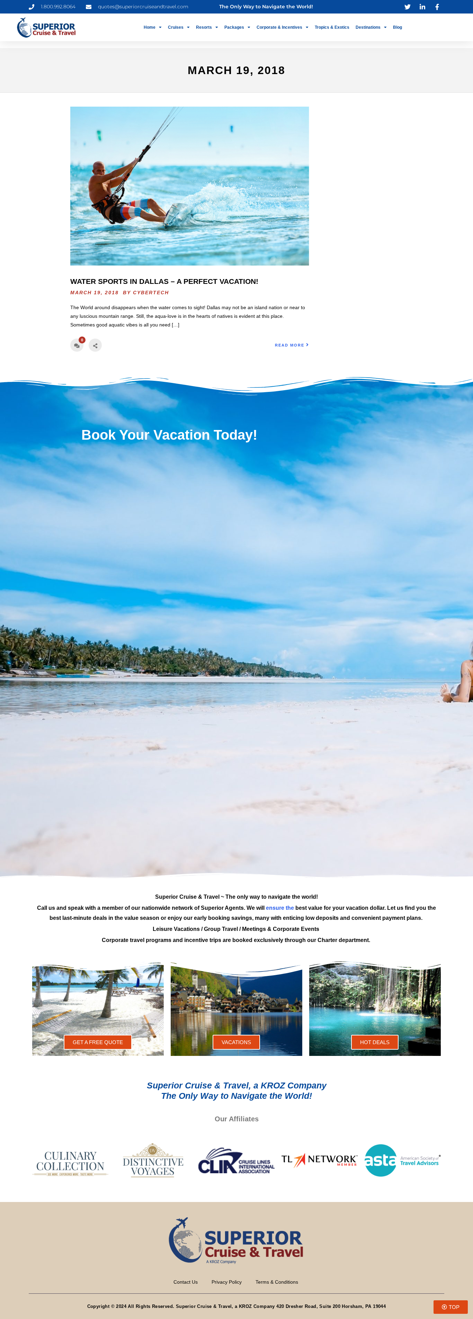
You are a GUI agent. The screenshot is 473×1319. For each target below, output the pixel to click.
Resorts (204, 27)
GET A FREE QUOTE (98, 1042)
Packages (234, 27)
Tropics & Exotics (332, 27)
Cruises (176, 27)
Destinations (368, 27)
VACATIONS (236, 1042)
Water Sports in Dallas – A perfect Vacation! (164, 281)
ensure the (280, 908)
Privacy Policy (227, 1282)
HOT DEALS (375, 1042)
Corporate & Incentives (279, 27)
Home (149, 27)
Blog (397, 27)
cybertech (151, 292)
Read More (289, 345)
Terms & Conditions (277, 1282)
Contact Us (185, 1282)
